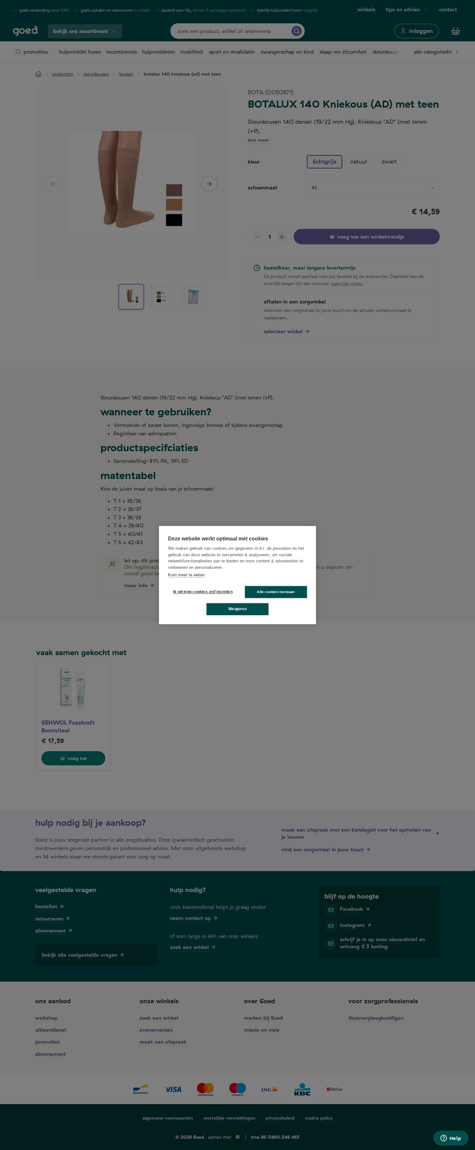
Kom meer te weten (186, 574)
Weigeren (237, 609)
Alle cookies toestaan (276, 592)
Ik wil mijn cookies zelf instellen (201, 592)
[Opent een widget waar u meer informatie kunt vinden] (451, 1139)
